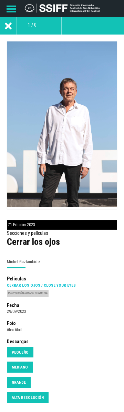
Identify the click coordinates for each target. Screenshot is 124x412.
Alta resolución (28, 397)
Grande (19, 382)
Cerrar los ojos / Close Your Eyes (41, 285)
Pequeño (20, 352)
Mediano (20, 367)
